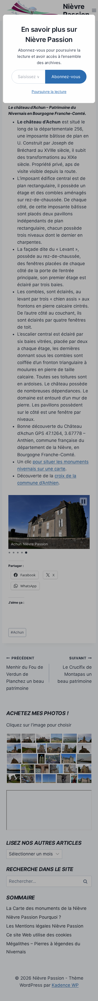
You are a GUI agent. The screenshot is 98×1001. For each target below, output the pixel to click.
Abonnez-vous (65, 76)
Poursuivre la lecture (49, 91)
